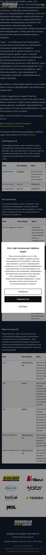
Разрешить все (23, 299)
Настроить (23, 306)
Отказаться (23, 292)
